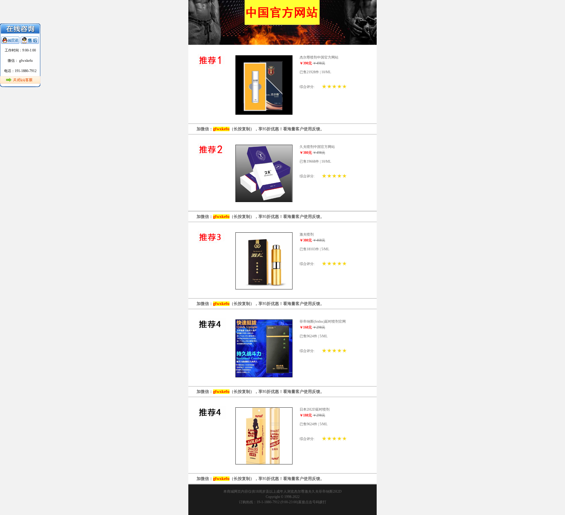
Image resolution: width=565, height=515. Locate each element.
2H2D (337, 491)
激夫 (308, 491)
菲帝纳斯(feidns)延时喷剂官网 (323, 321)
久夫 (315, 491)
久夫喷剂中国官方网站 (317, 147)
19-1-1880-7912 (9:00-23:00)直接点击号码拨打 (291, 502)
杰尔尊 (299, 491)
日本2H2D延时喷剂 (315, 409)
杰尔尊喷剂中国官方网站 (319, 57)
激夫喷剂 (307, 234)
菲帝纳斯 (326, 491)
